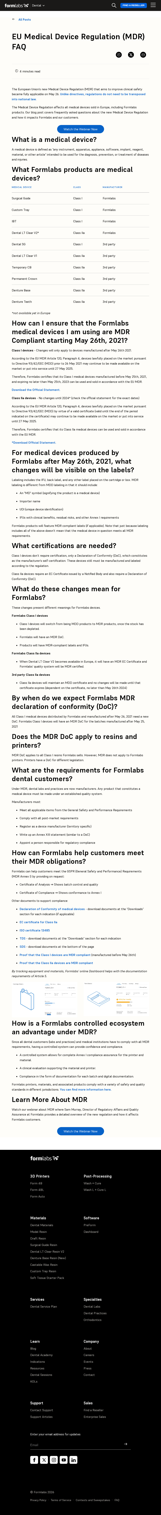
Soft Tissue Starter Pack (47, 1278)
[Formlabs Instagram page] (54, 1460)
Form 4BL (37, 1190)
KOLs (34, 1381)
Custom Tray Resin (43, 1271)
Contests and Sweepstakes (93, 1500)
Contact (89, 1375)
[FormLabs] (17, 5)
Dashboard (91, 1232)
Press (87, 1368)
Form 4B (36, 1183)
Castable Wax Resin (44, 1265)
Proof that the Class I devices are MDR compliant (55, 955)
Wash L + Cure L (95, 1190)
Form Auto (37, 1196)
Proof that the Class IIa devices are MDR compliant (57, 963)
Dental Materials (41, 1225)
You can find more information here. (86, 1089)
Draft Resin (38, 1238)
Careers (89, 1355)
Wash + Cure (92, 1183)
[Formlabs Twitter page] (44, 1460)
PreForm (90, 1225)
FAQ (117, 1500)
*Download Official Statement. (34, 442)
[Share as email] (143, 55)
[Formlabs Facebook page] (34, 1460)
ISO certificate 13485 (35, 930)
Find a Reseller (134, 5)
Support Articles (41, 1417)
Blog (33, 1348)
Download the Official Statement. (36, 390)
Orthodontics (93, 1320)
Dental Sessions (41, 1375)
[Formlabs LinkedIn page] (73, 1460)
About (88, 1348)
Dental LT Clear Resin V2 (47, 1251)
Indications (37, 1362)
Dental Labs (92, 1306)
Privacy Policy (38, 1500)
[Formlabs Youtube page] (64, 1460)
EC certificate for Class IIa (38, 922)
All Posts (24, 19)
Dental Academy (41, 1355)
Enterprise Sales (95, 1417)
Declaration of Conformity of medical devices (52, 909)
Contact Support (41, 1410)
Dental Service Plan (43, 1306)
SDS (23, 947)
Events (88, 1362)
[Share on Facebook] (119, 55)
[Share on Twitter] (131, 55)
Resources (37, 1368)
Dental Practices (95, 1313)
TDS (23, 938)
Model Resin (38, 1232)
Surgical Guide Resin (43, 1245)
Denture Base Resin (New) (48, 1258)
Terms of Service (61, 1500)
